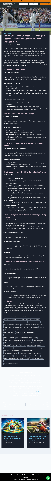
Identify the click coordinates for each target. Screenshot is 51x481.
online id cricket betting (17, 360)
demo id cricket (15, 345)
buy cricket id (16, 327)
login (8, 474)
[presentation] (12, 425)
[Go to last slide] (3, 433)
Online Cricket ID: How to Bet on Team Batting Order (11, 404)
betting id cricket (7, 327)
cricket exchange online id (9, 335)
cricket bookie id (30, 332)
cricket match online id (38, 340)
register (13, 474)
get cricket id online (31, 345)
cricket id (19, 335)
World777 (37, 391)
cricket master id (27, 340)
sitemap (25, 477)
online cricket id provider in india (33, 355)
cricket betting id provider (41, 329)
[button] (50, 2)
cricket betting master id (9, 332)
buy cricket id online (24, 327)
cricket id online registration (22, 337)
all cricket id (6, 319)
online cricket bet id (16, 350)
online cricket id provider (20, 355)
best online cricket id (25, 324)
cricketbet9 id (7, 345)
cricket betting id (19, 329)
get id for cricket (40, 345)
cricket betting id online (29, 329)
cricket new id (7, 342)
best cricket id (25, 319)
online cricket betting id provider (10, 353)
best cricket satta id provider (20, 322)
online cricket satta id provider (37, 358)
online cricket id (40, 474)
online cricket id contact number (34, 353)
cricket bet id (42, 327)
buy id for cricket (34, 327)
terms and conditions (22, 474)
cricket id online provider (9, 337)
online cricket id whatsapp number (11, 358)
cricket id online (34, 335)
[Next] (48, 433)
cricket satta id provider (36, 342)
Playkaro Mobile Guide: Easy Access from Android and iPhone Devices (37, 438)
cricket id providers (8, 340)
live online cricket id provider (29, 348)
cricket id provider (33, 337)
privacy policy (32, 474)
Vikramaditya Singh (8, 44)
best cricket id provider (34, 319)
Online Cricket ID (7, 33)
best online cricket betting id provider (11, 324)
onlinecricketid (40, 360)
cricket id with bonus (18, 340)
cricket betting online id (21, 332)
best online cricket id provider (37, 324)
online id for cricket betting (29, 360)
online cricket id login (8, 355)
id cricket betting (17, 348)
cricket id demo (25, 335)
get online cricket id (8, 348)
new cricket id (7, 350)
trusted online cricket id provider (11, 363)
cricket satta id (26, 342)
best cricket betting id (15, 319)
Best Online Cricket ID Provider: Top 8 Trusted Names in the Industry (12, 438)
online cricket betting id (27, 350)
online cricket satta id (24, 358)
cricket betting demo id (9, 329)
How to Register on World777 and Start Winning (40, 404)
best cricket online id (8, 322)
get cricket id (23, 345)
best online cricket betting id (34, 322)
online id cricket (7, 360)
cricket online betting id (17, 342)
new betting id (39, 348)
